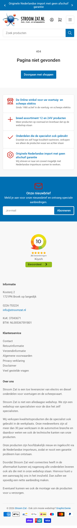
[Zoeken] (70, 33)
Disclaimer (9, 365)
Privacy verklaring (14, 360)
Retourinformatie (13, 346)
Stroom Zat (21, 508)
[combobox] (38, 33)
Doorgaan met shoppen (38, 74)
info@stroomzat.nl (14, 310)
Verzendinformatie (14, 351)
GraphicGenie (63, 508)
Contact (8, 341)
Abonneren (64, 210)
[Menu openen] (70, 20)
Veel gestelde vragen (16, 370)
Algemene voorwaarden (17, 355)
